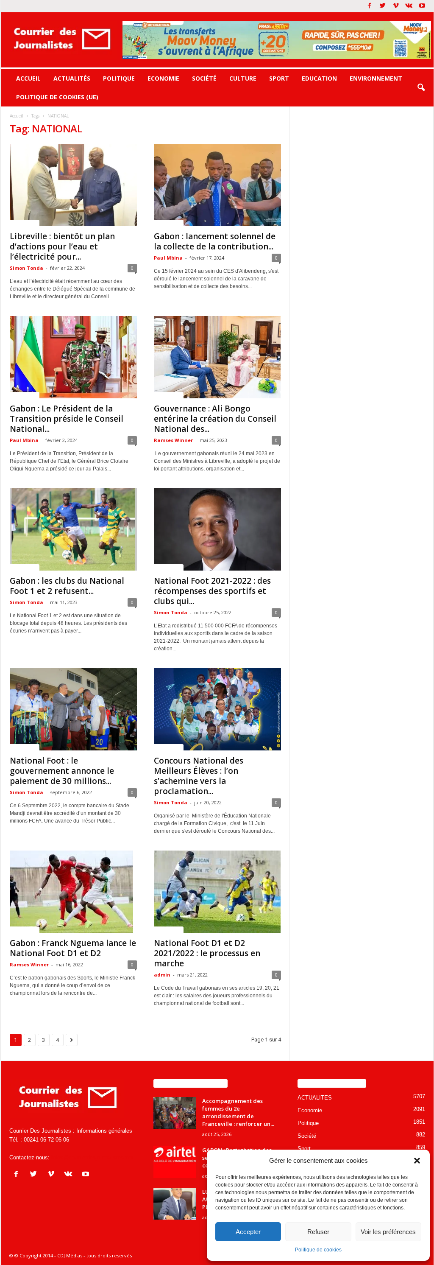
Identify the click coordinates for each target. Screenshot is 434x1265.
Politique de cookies (318, 1250)
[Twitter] (383, 6)
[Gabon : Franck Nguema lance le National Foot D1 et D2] (73, 892)
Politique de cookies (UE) (57, 97)
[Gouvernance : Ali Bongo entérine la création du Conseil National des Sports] (217, 357)
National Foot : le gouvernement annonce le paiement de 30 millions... (62, 770)
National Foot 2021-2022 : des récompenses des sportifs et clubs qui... (212, 591)
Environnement (376, 78)
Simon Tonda (26, 268)
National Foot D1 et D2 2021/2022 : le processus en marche (207, 953)
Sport (279, 78)
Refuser (318, 1231)
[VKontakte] (409, 6)
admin (162, 974)
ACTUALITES (24, 223)
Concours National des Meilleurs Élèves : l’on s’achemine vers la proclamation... (198, 776)
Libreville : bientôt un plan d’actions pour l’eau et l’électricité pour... (62, 246)
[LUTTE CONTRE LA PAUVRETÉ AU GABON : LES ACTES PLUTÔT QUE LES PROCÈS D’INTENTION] (174, 1204)
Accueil (28, 78)
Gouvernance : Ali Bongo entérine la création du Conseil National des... (215, 418)
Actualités (71, 78)
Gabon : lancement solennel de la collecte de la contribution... (214, 241)
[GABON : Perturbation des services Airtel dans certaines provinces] (174, 1162)
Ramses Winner (173, 440)
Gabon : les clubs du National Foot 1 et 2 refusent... (67, 585)
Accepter (248, 1231)
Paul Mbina (168, 258)
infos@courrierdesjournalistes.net (92, 1157)
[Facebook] (369, 6)
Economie (163, 78)
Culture (242, 78)
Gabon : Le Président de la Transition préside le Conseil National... (66, 418)
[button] (417, 1160)
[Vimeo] (396, 6)
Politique (119, 78)
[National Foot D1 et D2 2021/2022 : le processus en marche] (217, 892)
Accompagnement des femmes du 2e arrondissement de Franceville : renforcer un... (238, 1112)
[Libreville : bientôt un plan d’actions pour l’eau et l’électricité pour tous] (73, 185)
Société (204, 78)
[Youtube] (422, 6)
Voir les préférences (388, 1231)
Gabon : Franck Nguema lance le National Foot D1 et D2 (73, 948)
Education (319, 78)
